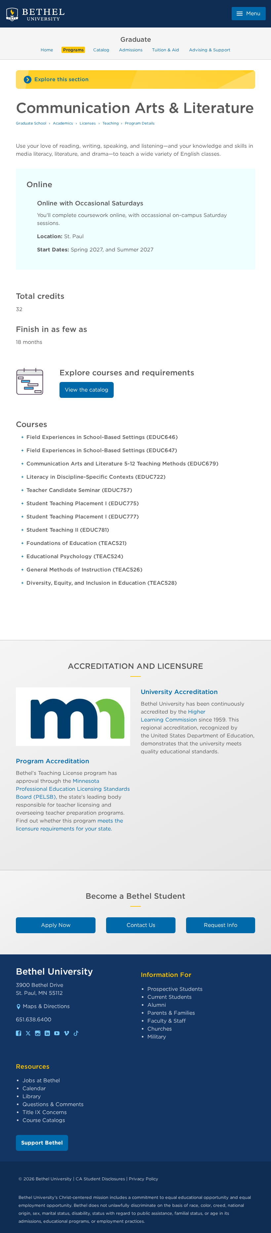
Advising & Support (209, 49)
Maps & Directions (46, 1006)
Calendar (34, 1088)
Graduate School (31, 123)
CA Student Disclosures (100, 1178)
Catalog (101, 49)
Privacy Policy (143, 1178)
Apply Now (56, 925)
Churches (159, 1029)
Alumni (156, 1005)
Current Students (169, 997)
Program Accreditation (52, 761)
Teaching (110, 123)
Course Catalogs (43, 1120)
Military (156, 1037)
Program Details (140, 123)
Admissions (130, 49)
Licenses (88, 123)
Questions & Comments (53, 1104)
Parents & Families (171, 1013)
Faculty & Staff (166, 1021)
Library (31, 1096)
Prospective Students (175, 989)
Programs (73, 49)
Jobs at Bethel (41, 1080)
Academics (63, 123)
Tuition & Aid (165, 49)
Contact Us (141, 925)
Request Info (220, 925)
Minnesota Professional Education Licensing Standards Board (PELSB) (73, 789)
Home (47, 49)
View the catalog (86, 390)
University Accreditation (179, 692)
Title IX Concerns (44, 1112)
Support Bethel (42, 1143)
